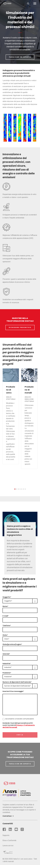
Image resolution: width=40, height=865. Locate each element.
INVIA (20, 735)
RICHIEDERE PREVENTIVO (20, 327)
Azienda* (6, 654)
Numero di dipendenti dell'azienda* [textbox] (17, 686)
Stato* (5, 635)
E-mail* (6, 616)
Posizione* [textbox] (8, 677)
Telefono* (7, 625)
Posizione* (7, 673)
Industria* (7, 663)
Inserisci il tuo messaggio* (13, 691)
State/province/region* (12, 644)
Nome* (5, 606)
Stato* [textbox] (6, 639)
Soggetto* (7, 597)
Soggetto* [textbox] (8, 601)
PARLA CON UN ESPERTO (20, 57)
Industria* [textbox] (8, 667)
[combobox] (20, 601)
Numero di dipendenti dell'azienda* (17, 682)
